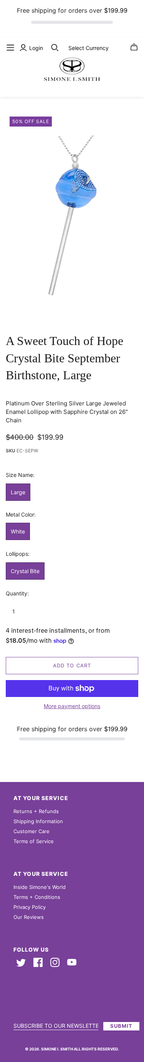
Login (36, 48)
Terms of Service (33, 841)
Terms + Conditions (36, 897)
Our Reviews (28, 917)
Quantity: (17, 593)
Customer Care (31, 831)
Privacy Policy (29, 907)
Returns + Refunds (36, 811)
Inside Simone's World (39, 887)
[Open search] (55, 48)
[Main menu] (10, 48)
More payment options (72, 706)
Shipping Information (38, 821)
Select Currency (88, 48)
